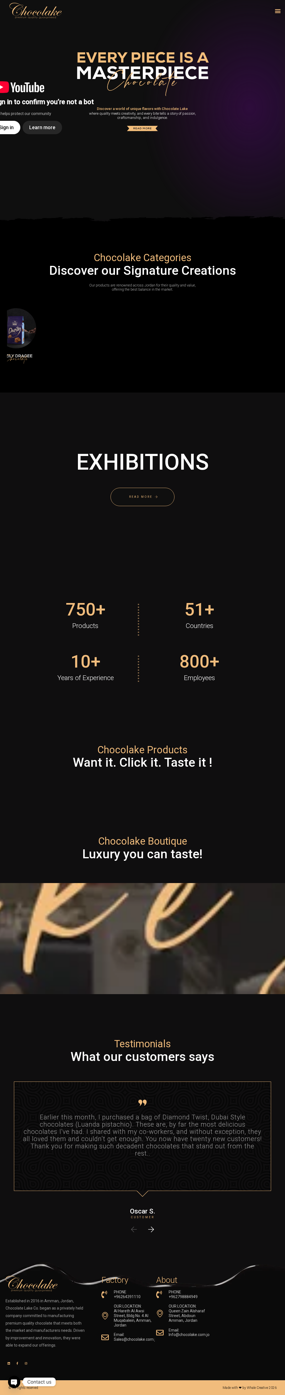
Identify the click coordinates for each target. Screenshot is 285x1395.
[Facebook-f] (17, 1363)
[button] (277, 10)
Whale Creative (257, 1388)
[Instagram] (26, 1363)
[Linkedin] (9, 1363)
